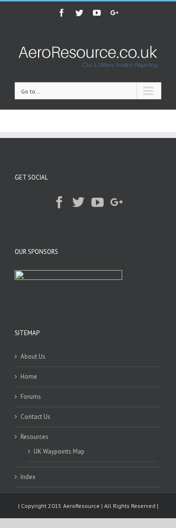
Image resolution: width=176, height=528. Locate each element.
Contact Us (35, 417)
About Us (33, 356)
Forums (31, 396)
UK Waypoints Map (59, 451)
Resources (34, 437)
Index (28, 477)
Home (29, 376)
